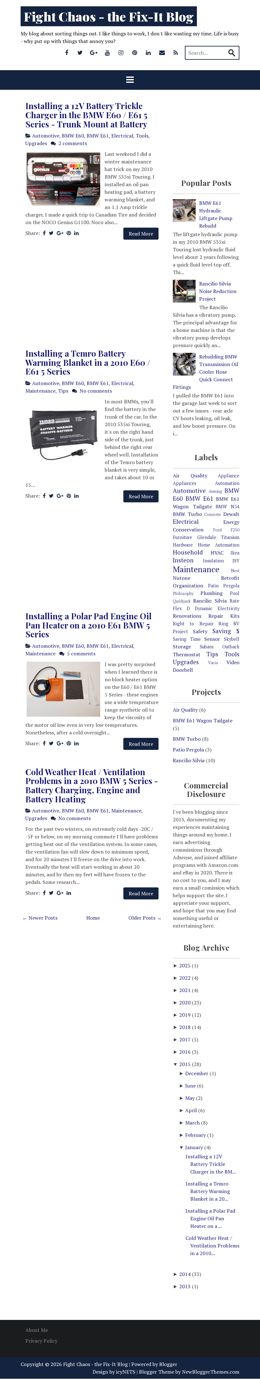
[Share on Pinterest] (69, 233)
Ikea (235, 553)
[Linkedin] (148, 52)
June (191, 1085)
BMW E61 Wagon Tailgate (202, 720)
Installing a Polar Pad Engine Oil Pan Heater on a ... (210, 1218)
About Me (36, 1330)
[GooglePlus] (94, 52)
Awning (215, 491)
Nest (235, 570)
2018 (185, 1027)
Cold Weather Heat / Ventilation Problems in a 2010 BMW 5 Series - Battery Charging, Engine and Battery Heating (91, 785)
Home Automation (219, 545)
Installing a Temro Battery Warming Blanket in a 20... (207, 1191)
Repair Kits (223, 615)
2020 (185, 1002)
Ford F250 (226, 530)
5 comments (81, 653)
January (194, 1147)
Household (188, 552)
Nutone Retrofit (206, 577)
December (197, 1073)
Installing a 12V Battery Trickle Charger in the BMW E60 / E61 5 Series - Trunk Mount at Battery (86, 114)
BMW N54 (227, 507)
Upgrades (36, 143)
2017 (185, 1039)
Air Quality (190, 475)
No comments (96, 390)
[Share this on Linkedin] (76, 233)
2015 (185, 1064)
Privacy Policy (41, 1340)
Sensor (212, 638)
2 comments (72, 143)
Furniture (182, 537)
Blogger (168, 1364)
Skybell (231, 639)
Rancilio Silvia (209, 600)
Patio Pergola (224, 586)
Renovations (187, 615)
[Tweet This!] (51, 233)
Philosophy (183, 593)
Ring (223, 624)
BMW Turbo (187, 514)
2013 (185, 1286)
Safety (200, 631)
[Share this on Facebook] (44, 233)
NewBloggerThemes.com (210, 1371)
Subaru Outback (219, 647)
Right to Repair (193, 624)
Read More (141, 233)
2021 (185, 990)
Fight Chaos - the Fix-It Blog (109, 16)
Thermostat (186, 654)
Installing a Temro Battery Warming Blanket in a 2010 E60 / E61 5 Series (87, 362)
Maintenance (40, 390)
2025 (185, 965)
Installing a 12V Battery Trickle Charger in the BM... (210, 1164)
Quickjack (182, 601)
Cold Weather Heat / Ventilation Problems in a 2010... (212, 1246)
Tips (63, 390)
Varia (213, 662)
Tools (142, 135)
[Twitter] (80, 52)
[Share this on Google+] (60, 233)
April (191, 1110)
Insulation (213, 561)
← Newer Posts (39, 917)
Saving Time (187, 639)
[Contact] (162, 52)
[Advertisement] (92, 294)
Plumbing (211, 593)
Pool (234, 593)
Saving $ (225, 631)
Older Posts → (145, 917)
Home (93, 917)
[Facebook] (67, 52)
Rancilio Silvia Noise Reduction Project (218, 291)
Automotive (45, 135)
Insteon (183, 560)
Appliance (228, 476)
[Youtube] (107, 52)
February (196, 1134)
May (190, 1097)
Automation (227, 483)
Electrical (122, 135)
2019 (185, 1014)
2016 (185, 1051)
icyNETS (125, 1371)
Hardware (183, 545)
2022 (185, 977)
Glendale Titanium (218, 537)
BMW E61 (98, 135)
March (193, 1122)
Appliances (184, 483)
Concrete (212, 514)
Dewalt (231, 514)
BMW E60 (73, 135)
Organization (188, 585)
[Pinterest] (135, 52)
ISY (235, 561)
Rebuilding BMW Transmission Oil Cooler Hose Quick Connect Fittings (205, 371)
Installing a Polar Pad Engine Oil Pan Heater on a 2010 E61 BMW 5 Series (88, 625)
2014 (185, 1274)
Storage (182, 646)
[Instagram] (121, 52)
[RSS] (176, 52)
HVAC (217, 552)
